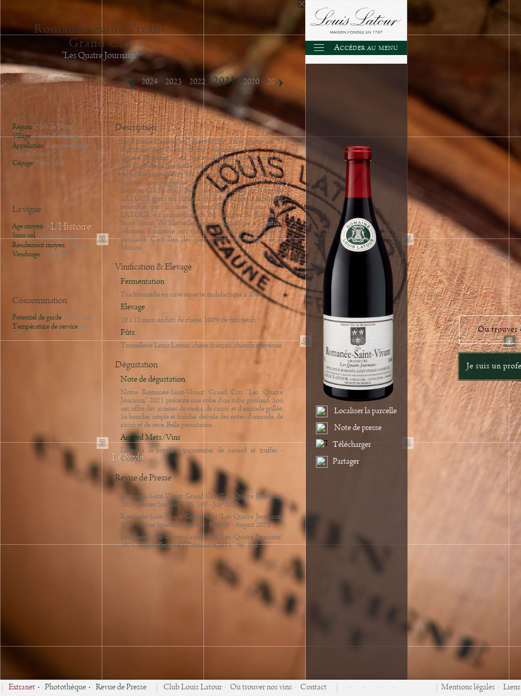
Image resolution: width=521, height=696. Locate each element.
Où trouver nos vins (261, 687)
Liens (511, 687)
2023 (173, 82)
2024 (149, 82)
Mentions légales (468, 687)
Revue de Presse (121, 687)
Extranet (22, 687)
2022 (197, 82)
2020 (251, 82)
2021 (224, 81)
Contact (313, 687)
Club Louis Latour (192, 687)
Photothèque (65, 687)
